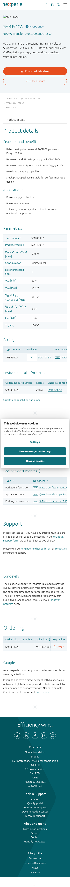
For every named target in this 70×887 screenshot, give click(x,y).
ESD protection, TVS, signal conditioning (35, 760)
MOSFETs (35, 764)
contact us (61, 548)
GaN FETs (35, 773)
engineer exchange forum (36, 548)
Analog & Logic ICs (35, 781)
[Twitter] (17, 735)
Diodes (35, 756)
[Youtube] (53, 735)
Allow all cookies (35, 460)
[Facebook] (35, 735)
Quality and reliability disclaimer (21, 399)
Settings (35, 442)
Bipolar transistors (35, 752)
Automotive (35, 785)
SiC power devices (35, 769)
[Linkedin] (26, 735)
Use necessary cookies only (35, 451)
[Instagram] (44, 735)
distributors (42, 692)
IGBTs (35, 777)
